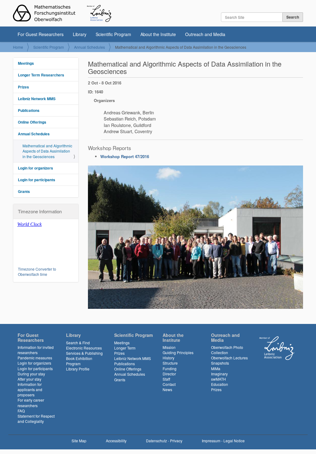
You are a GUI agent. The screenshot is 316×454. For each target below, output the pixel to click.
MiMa (215, 368)
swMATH (218, 379)
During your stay (31, 373)
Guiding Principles (178, 352)
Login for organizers (35, 168)
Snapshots (220, 363)
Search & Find (78, 342)
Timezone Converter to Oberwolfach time (37, 271)
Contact (169, 384)
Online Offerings (32, 122)
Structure (170, 363)
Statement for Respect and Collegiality (36, 418)
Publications (29, 110)
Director (169, 373)
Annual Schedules (89, 47)
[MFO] (62, 13)
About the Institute (158, 34)
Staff (166, 379)
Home (18, 47)
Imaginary (219, 373)
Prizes (23, 87)
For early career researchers (31, 402)
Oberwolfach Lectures (229, 357)
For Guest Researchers (41, 34)
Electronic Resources (84, 347)
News (167, 389)
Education (219, 384)
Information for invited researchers (36, 350)
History (168, 357)
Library (79, 34)
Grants (24, 191)
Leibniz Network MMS (37, 98)
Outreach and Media (205, 34)
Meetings (26, 63)
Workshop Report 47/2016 (124, 156)
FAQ (21, 410)
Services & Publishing (84, 353)
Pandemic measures (35, 357)
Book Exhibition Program (79, 361)
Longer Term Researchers (41, 75)
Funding (170, 368)
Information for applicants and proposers (30, 389)
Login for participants (36, 179)
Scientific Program (113, 34)
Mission (169, 347)
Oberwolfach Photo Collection (227, 350)
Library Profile (77, 368)
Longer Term (124, 347)
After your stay (29, 379)
